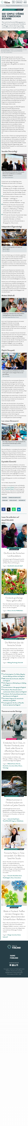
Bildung (4, 497)
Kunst (20, 876)
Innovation (11, 766)
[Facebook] (11, 965)
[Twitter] (13, 965)
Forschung (14, 663)
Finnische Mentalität (14, 497)
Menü (25, 2)
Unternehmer (17, 878)
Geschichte (5, 766)
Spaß (21, 566)
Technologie (5, 768)
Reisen (9, 611)
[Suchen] (13, 2)
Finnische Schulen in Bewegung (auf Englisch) (14, 687)
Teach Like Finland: (10, 489)
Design (9, 935)
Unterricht (22, 500)
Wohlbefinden (19, 611)
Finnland (5, 500)
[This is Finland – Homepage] (5, 2)
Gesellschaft (13, 500)
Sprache (19, 2)
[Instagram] (17, 965)
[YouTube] (15, 965)
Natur (12, 878)
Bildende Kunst (11, 764)
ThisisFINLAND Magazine (9, 821)
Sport (17, 819)
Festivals (18, 764)
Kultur (16, 766)
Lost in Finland (10, 487)
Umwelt (14, 611)
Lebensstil (16, 566)
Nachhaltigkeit (6, 878)
